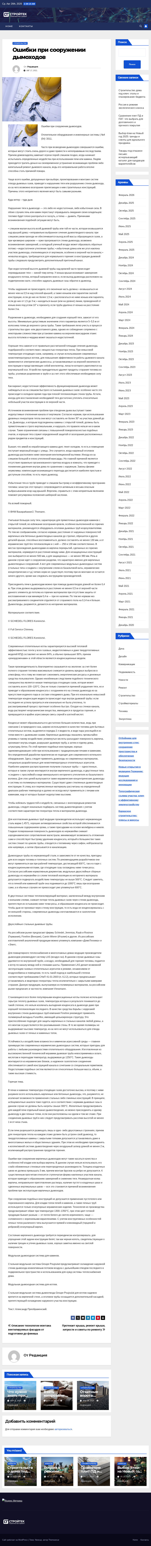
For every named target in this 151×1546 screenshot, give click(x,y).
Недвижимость (127, 672)
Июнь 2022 (125, 484)
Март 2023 (124, 414)
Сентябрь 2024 (127, 281)
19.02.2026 (15, 1477)
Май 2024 (124, 304)
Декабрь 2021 (126, 531)
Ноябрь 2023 (126, 351)
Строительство (20, 43)
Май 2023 (124, 398)
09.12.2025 (52, 1477)
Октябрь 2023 (126, 359)
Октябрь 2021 (126, 547)
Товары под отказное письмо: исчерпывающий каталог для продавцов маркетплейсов (132, 157)
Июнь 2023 (125, 390)
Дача (121, 648)
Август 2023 (125, 375)
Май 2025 (124, 234)
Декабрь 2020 (126, 625)
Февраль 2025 (126, 250)
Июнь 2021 (125, 578)
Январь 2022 (126, 523)
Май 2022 (124, 492)
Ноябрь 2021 (126, 539)
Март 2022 (124, 508)
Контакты (26, 26)
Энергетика (125, 719)
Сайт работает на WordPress (15, 1540)
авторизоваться (63, 1429)
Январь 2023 (126, 429)
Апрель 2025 (126, 242)
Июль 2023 (125, 382)
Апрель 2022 (126, 500)
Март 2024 (124, 320)
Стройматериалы (128, 703)
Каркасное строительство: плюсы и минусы (129, 815)
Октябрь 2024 (126, 273)
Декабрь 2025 (126, 203)
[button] (140, 26)
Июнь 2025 (125, 226)
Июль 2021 (125, 570)
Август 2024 (125, 289)
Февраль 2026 (126, 195)
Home (9, 26)
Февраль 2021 (126, 609)
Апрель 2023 (126, 406)
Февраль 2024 (126, 328)
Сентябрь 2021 (127, 554)
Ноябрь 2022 (126, 445)
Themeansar (54, 1540)
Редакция (32, 66)
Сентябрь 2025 (127, 218)
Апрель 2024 (126, 312)
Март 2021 (124, 601)
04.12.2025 (89, 1477)
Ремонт (123, 687)
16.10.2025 (125, 1477)
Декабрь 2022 (126, 437)
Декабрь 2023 (126, 343)
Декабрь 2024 (126, 257)
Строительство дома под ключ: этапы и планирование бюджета (132, 93)
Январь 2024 (126, 336)
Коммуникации (127, 664)
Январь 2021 (126, 617)
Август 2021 (125, 562)
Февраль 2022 (126, 515)
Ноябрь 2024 (126, 265)
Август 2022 (125, 468)
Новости (123, 680)
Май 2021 (124, 586)
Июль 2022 (125, 476)
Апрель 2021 (126, 594)
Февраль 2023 (126, 422)
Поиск (122, 42)
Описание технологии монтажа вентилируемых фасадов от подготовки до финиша (29, 1329)
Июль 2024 (125, 296)
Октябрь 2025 (126, 210)
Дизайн (123, 656)
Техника (123, 711)
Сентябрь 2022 (127, 461)
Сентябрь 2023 (127, 367)
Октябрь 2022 (126, 453)
